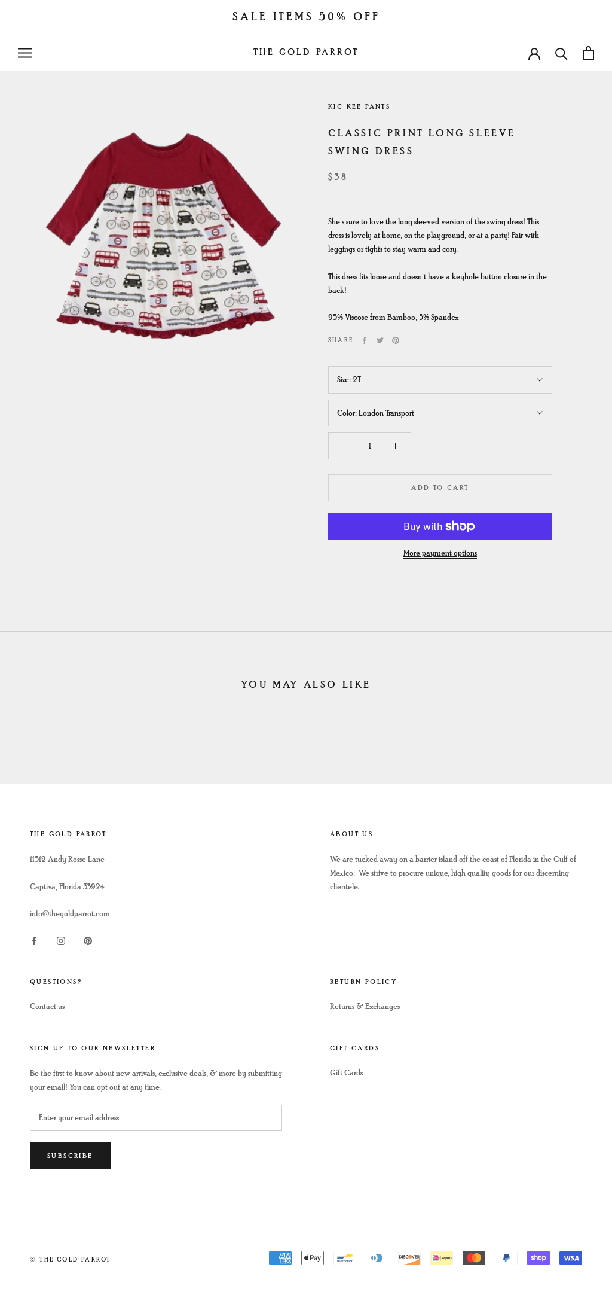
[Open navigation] (25, 53)
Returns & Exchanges (365, 1006)
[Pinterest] (395, 340)
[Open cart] (588, 53)
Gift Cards (346, 1073)
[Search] (561, 53)
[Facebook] (364, 340)
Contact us (47, 1006)
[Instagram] (61, 939)
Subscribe (70, 1155)
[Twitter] (380, 340)
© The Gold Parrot (70, 1259)
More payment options (440, 553)
